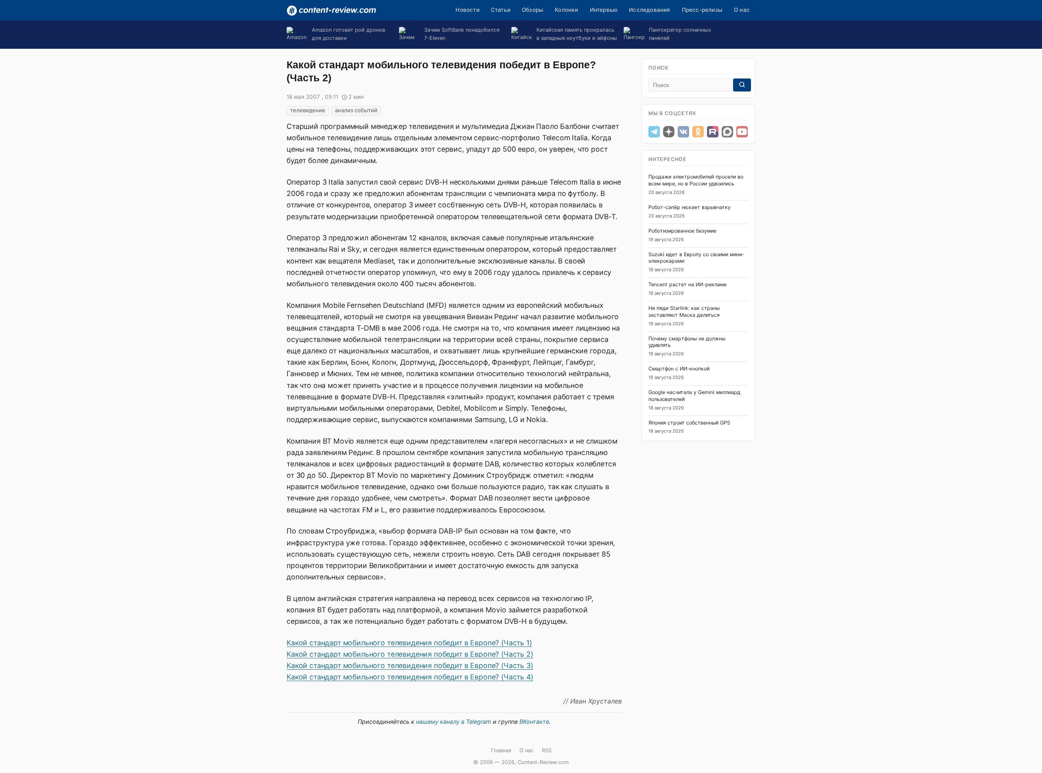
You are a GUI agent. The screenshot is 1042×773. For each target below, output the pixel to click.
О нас (742, 10)
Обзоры (532, 10)
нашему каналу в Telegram (453, 721)
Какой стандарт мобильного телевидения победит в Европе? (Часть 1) (409, 642)
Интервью (604, 10)
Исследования (649, 10)
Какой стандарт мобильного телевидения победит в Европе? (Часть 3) (410, 665)
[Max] (727, 131)
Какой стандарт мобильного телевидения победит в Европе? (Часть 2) (410, 654)
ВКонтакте (534, 721)
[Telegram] (654, 131)
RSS (547, 750)
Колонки (566, 10)
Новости (467, 10)
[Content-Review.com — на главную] (331, 10)
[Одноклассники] (698, 131)
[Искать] (742, 84)
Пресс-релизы (702, 10)
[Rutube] (712, 131)
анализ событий (356, 110)
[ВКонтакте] (683, 131)
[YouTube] (742, 131)
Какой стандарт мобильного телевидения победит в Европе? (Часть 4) (410, 677)
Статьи (500, 10)
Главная (501, 750)
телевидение (307, 110)
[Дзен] (668, 131)
